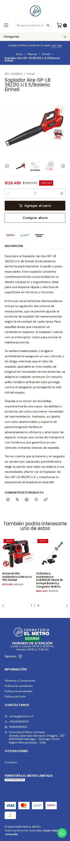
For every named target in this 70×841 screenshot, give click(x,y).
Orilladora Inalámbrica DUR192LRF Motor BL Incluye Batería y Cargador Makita (49, 580)
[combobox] (32, 25)
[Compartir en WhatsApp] (27, 499)
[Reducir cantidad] (8, 193)
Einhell (46, 54)
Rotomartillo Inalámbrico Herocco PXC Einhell (17, 577)
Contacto (11, 762)
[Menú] (6, 25)
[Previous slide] (7, 166)
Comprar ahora (35, 218)
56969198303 (18, 727)
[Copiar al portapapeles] (45, 499)
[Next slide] (62, 166)
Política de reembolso (19, 686)
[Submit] (48, 25)
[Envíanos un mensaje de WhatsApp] (62, 833)
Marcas (32, 54)
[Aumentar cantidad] (62, 193)
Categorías (11, 36)
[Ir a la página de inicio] (35, 10)
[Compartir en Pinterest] (36, 499)
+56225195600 (19, 721)
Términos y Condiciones (20, 680)
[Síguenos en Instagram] (20, 656)
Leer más (56, 45)
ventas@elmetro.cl (21, 716)
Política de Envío (15, 696)
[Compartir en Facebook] (8, 499)
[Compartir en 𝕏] (17, 499)
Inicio (19, 54)
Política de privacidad (18, 691)
